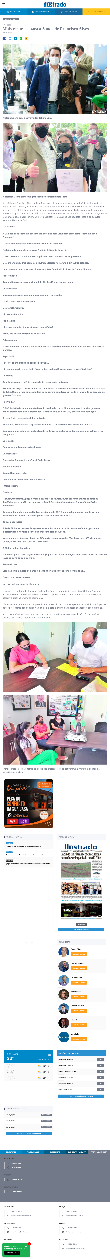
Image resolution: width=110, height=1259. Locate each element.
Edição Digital (15, 12)
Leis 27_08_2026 (10, 1127)
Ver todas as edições (81, 929)
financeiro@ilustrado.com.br (75, 1248)
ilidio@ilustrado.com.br (73, 1232)
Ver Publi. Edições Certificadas (81, 1096)
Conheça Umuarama (77, 1152)
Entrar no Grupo (12, 1253)
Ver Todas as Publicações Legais (29, 1133)
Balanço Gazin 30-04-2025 (65, 1083)
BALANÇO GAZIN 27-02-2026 (67, 1071)
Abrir (100, 1059)
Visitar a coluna (79, 954)
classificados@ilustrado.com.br (21, 1232)
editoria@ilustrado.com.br (74, 1215)
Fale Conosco (33, 1152)
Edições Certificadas (42, 12)
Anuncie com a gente (98, 12)
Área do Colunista (99, 1152)
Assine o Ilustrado (70, 12)
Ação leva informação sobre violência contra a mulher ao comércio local (25, 855)
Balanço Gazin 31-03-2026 (65, 1065)
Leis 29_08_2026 (10, 1115)
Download (46, 1115)
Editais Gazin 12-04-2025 (65, 1089)
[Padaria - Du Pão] (28, 803)
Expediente (55, 1152)
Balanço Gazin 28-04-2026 (65, 1059)
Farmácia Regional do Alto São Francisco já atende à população (23, 846)
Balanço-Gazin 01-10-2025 (65, 1077)
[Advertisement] (81, 799)
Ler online (81, 924)
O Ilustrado (11, 1152)
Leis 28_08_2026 (10, 1121)
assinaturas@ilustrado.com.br (21, 1215)
